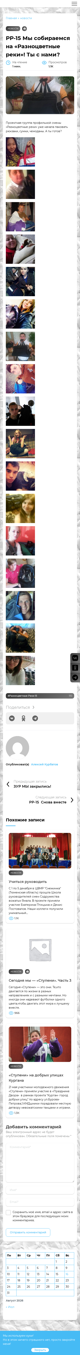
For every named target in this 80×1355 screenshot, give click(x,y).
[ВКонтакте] (12, 718)
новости (13, 28)
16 (67, 1274)
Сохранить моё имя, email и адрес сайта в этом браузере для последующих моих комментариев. (43, 1216)
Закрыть (40, 1350)
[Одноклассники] (23, 718)
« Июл (10, 1307)
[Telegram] (35, 718)
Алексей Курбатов (44, 764)
